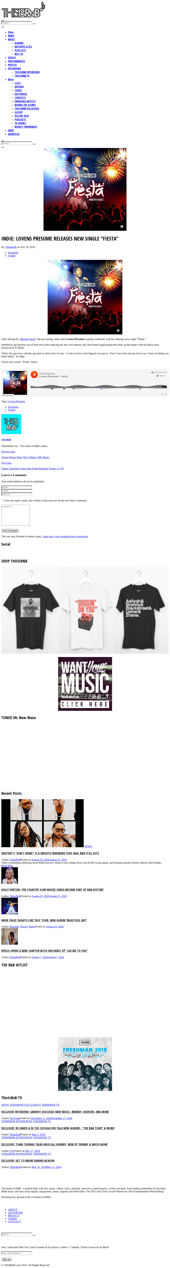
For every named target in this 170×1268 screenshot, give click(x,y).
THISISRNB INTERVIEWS (27, 72)
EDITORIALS (21, 94)
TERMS (12, 1218)
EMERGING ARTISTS (25, 101)
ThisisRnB (11, 247)
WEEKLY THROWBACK (26, 127)
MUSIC (11, 39)
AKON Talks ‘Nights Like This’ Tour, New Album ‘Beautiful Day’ (44, 920)
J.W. (11, 1150)
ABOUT (12, 1209)
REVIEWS (19, 87)
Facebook (13, 252)
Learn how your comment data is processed (65, 536)
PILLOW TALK (22, 116)
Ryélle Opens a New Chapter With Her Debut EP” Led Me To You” (44, 951)
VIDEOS (12, 57)
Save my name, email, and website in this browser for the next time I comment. (46, 500)
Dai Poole (14, 1118)
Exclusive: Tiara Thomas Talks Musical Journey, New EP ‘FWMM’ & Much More (54, 1144)
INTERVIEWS (14, 68)
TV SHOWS (20, 123)
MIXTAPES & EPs (23, 47)
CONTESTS (20, 97)
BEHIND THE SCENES (25, 105)
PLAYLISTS (20, 50)
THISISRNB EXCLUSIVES (27, 108)
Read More (7, 865)
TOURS (18, 90)
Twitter (11, 255)
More (11, 79)
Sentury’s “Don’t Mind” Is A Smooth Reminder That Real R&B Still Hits (50, 853)
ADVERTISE (13, 134)
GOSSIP (19, 112)
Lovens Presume (16, 401)
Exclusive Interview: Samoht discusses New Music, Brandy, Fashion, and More (55, 1112)
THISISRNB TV (22, 76)
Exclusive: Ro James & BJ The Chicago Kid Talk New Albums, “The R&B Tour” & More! (58, 1128)
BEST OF (19, 54)
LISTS (18, 83)
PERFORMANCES (16, 61)
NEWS (11, 36)
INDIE (11, 130)
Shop (10, 32)
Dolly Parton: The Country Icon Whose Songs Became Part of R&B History (52, 889)
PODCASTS (20, 119)
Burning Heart (28, 339)
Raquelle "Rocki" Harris (22, 926)
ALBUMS (19, 43)
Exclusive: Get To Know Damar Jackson (27, 1160)
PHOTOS (12, 65)
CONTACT (14, 1221)
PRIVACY (14, 1215)
